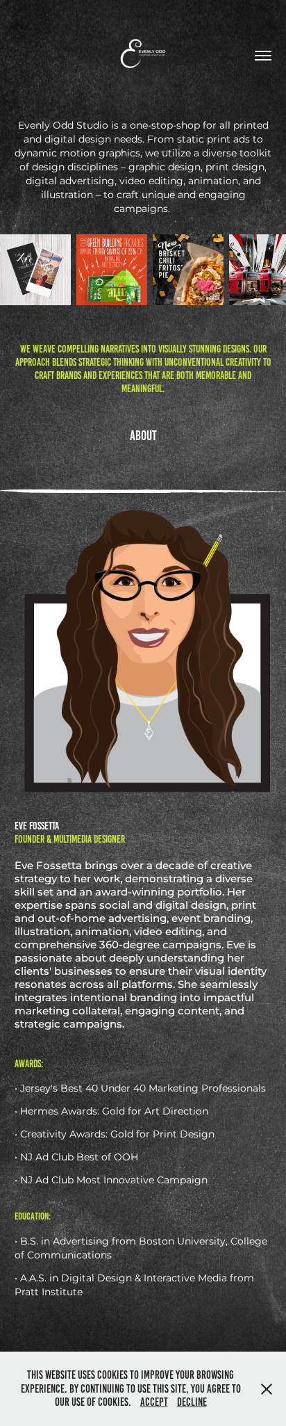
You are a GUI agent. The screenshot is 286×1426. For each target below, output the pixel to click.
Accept (154, 1402)
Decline (192, 1402)
